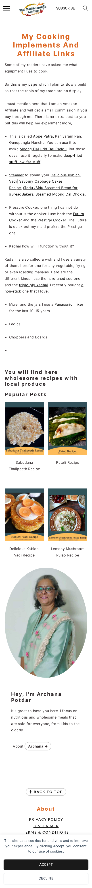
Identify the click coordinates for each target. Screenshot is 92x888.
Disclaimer (46, 826)
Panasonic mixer (68, 304)
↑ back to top (46, 792)
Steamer (16, 175)
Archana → (38, 746)
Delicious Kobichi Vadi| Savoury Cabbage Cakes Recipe (45, 181)
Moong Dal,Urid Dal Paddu (43, 149)
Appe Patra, (43, 136)
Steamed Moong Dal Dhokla (60, 194)
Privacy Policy (46, 819)
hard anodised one (64, 278)
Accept (46, 864)
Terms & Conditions (46, 832)
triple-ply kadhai (33, 285)
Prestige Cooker (51, 220)
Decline (46, 878)
